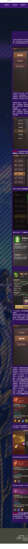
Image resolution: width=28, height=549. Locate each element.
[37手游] (11, 1)
